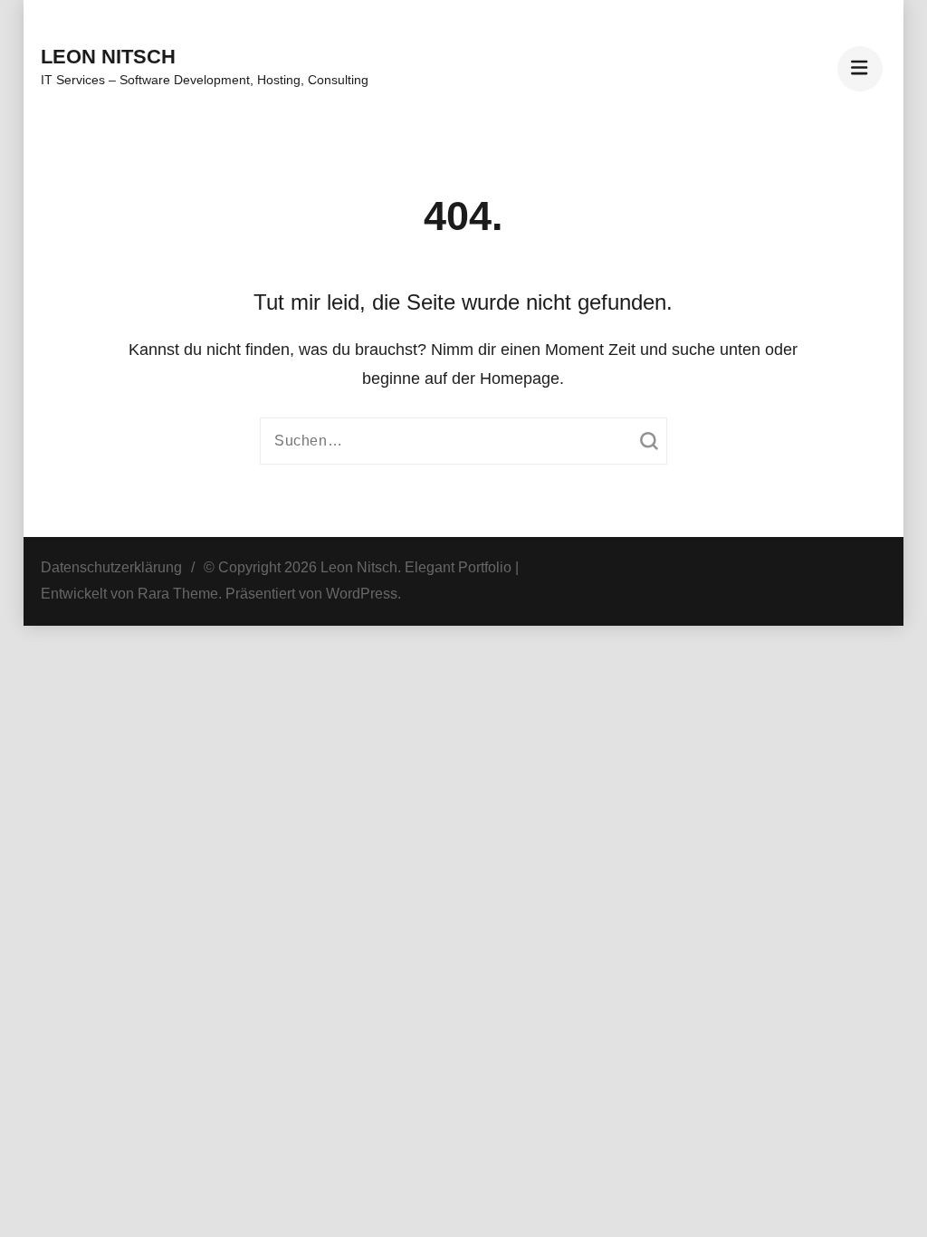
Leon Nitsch (108, 56)
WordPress (361, 593)
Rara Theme (178, 593)
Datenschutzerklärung (111, 567)
